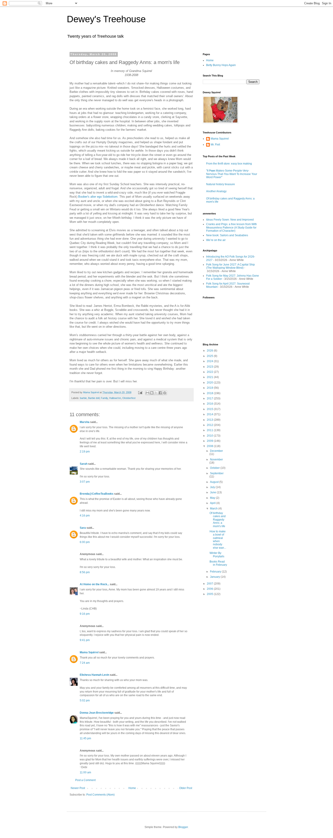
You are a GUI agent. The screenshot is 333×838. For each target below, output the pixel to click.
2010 (210, 435)
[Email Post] (140, 392)
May (213, 497)
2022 (210, 372)
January (215, 576)
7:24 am (85, 662)
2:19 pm (85, 451)
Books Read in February (218, 563)
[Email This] (147, 393)
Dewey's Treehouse (106, 19)
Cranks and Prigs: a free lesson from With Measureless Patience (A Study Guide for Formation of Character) (231, 227)
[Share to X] (156, 393)
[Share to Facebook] (160, 393)
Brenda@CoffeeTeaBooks (96, 493)
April (213, 503)
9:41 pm (85, 640)
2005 (210, 594)
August (214, 482)
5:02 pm (85, 700)
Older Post (185, 788)
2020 (210, 382)
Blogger (183, 827)
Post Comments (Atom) (100, 794)
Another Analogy (216, 191)
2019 (210, 387)
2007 (210, 583)
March (214, 508)
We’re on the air (216, 240)
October (215, 467)
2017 (210, 398)
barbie (83, 398)
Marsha (84, 422)
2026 (210, 350)
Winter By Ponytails (217, 554)
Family (104, 398)
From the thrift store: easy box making (229, 163)
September (217, 473)
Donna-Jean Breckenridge (97, 712)
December (216, 450)
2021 (210, 377)
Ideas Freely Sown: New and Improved (230, 219)
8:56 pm (85, 572)
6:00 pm (85, 542)
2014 (210, 414)
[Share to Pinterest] (164, 393)
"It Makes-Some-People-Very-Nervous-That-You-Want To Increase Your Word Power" (231, 174)
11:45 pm (85, 738)
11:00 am (85, 772)
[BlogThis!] (152, 393)
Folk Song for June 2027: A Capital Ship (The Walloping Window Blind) (230, 266)
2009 (210, 440)
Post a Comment (85, 780)
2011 (210, 430)
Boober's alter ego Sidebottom (98, 196)
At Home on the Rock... (94, 584)
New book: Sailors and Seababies (227, 235)
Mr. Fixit (215, 144)
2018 (210, 393)
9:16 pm (85, 613)
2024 (210, 361)
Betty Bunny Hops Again (221, 65)
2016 (210, 403)
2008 (210, 446)
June (213, 492)
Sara (83, 527)
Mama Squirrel (89, 652)
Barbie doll (93, 398)
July (213, 487)
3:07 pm (85, 481)
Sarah (83, 463)
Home (132, 788)
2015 (210, 409)
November (216, 459)
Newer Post (78, 788)
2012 (210, 425)
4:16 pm (85, 515)
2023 (210, 366)
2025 (210, 356)
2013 (210, 419)
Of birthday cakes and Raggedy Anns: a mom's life (218, 519)
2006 (210, 588)
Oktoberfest (128, 398)
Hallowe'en (115, 398)
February (216, 571)
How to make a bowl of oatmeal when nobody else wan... (218, 539)
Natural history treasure (220, 184)
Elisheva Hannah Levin (94, 674)
